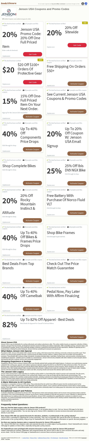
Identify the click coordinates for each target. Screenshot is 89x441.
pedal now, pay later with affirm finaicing (63, 293)
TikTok (2, 439)
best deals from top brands (18, 265)
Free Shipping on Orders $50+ (66, 68)
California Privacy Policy (44, 437)
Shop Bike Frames (61, 232)
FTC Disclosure (54, 437)
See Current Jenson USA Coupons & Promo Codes (66, 96)
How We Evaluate (63, 437)
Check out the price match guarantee (63, 265)
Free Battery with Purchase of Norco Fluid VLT (66, 199)
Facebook (83, 437)
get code (32, 54)
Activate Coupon (77, 83)
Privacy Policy (33, 437)
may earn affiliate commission (58, 3)
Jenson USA (7, 401)
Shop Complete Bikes (19, 165)
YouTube (7, 439)
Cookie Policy (25, 437)
